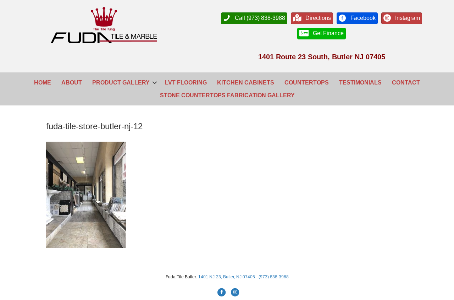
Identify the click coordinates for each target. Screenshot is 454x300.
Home (42, 83)
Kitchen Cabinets (245, 83)
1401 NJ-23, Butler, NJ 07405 (227, 276)
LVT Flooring (186, 83)
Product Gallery (121, 83)
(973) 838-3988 (274, 276)
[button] (155, 82)
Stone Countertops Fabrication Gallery (227, 95)
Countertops (306, 83)
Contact (406, 83)
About (71, 83)
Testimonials (360, 83)
